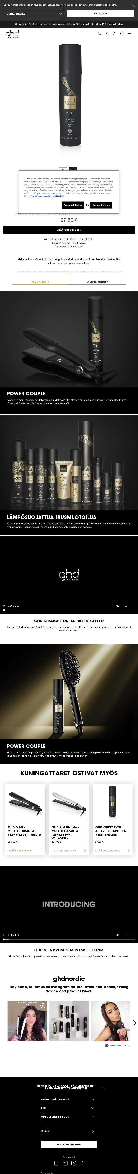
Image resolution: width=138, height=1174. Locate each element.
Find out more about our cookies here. (47, 195)
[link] (69, 24)
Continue (100, 14)
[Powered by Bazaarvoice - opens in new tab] (117, 1046)
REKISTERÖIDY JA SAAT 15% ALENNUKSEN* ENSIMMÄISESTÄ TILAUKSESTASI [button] (66, 1087)
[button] (69, 1100)
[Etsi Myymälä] (114, 33)
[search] (99, 33)
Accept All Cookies (73, 204)
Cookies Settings (101, 204)
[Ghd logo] (12, 34)
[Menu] (129, 33)
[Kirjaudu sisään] (106, 33)
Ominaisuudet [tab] (97, 282)
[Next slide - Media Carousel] (134, 1022)
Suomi (47, 1131)
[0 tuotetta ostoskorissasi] (121, 33)
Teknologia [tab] (40, 282)
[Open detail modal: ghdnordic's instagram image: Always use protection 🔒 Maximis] (69, 1021)
